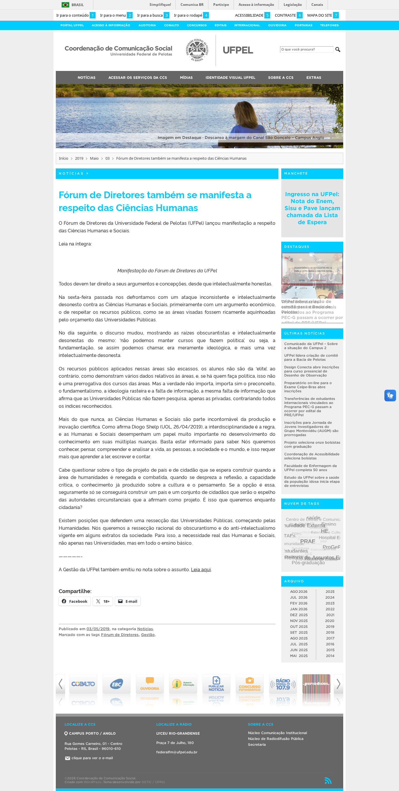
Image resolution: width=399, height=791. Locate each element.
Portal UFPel (72, 25)
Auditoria (147, 25)
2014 (330, 656)
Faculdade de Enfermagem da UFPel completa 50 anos (310, 468)
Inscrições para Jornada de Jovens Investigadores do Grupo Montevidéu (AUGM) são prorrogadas (311, 429)
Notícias (71, 173)
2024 (329, 597)
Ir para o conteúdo (75, 15)
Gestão (148, 635)
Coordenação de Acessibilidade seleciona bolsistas (311, 456)
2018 (330, 632)
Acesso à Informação (111, 25)
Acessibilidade (251, 15)
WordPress (92, 782)
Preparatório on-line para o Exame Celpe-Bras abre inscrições (308, 387)
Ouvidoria (277, 25)
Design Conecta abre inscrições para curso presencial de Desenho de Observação (311, 371)
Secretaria (257, 744)
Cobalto (171, 25)
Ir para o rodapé (190, 15)
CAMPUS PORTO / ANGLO (92, 733)
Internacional (247, 25)
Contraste (288, 15)
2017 (330, 638)
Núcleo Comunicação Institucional (277, 733)
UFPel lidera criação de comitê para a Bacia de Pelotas (311, 357)
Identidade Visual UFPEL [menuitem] (230, 77)
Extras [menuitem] (313, 77)
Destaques (297, 246)
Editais (220, 25)
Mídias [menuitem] (186, 77)
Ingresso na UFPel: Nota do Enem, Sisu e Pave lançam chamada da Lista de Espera (312, 208)
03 (107, 158)
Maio (94, 158)
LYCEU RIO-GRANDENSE (178, 733)
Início (63, 158)
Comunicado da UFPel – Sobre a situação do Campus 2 (311, 346)
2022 (330, 609)
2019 (79, 158)
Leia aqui (201, 569)
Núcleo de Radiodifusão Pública (275, 739)
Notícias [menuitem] (87, 77)
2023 (330, 603)
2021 (330, 615)
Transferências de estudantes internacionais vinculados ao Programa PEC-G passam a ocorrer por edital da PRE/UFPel (312, 311)
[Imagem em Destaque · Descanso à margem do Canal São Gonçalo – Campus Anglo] (199, 147)
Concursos (197, 25)
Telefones (329, 25)
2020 (329, 621)
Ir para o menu (115, 15)
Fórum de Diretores (120, 635)
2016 (330, 644)
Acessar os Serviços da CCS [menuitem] (137, 77)
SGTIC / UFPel (153, 782)
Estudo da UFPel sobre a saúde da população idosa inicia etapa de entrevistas (312, 481)
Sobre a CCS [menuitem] (281, 77)
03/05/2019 (98, 629)
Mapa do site (322, 15)
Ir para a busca (152, 15)
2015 (330, 650)
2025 (330, 591)
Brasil (78, 4)
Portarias (303, 25)
